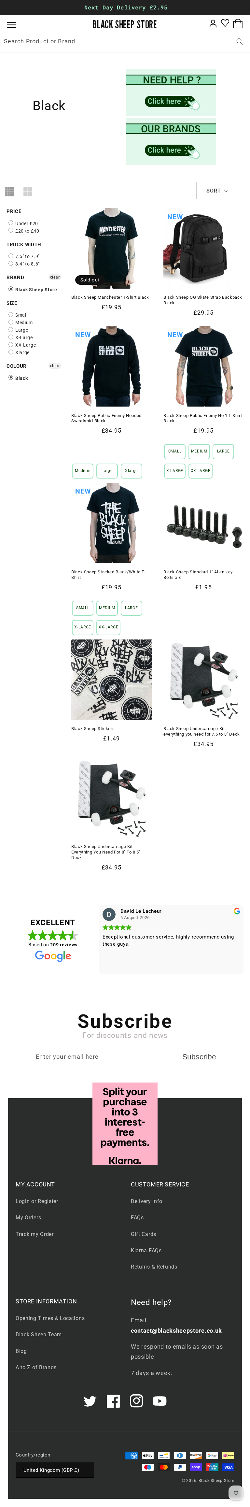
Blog (21, 1351)
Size (12, 303)
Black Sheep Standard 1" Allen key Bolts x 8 (198, 574)
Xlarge (22, 352)
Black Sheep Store (35, 289)
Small (20, 315)
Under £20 (26, 223)
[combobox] (125, 41)
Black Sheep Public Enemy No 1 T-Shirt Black (202, 418)
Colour (17, 366)
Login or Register (37, 1201)
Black (21, 378)
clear (55, 277)
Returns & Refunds (154, 1267)
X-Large (23, 337)
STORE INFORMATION (46, 1301)
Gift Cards (143, 1234)
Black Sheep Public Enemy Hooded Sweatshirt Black (106, 418)
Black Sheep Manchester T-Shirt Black (110, 297)
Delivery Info (146, 1201)
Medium (23, 322)
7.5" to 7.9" (27, 256)
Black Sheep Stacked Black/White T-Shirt (108, 574)
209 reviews (63, 944)
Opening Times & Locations (50, 1318)
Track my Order (35, 1234)
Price (14, 211)
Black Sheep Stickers (93, 728)
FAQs (137, 1217)
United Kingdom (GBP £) (51, 1470)
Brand (15, 277)
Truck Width (24, 245)
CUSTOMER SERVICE (160, 1184)
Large (21, 330)
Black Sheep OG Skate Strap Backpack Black (202, 300)
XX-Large (25, 345)
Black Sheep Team (39, 1334)
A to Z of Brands (36, 1367)
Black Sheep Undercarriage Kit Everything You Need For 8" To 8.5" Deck (105, 852)
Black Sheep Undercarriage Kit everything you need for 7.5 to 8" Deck (201, 731)
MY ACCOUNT (35, 1184)
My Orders (28, 1217)
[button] (16, 25)
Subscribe (199, 1057)
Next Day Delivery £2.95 (126, 7)
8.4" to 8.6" (27, 263)
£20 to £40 (26, 231)
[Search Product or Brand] (239, 41)
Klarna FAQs (146, 1250)
